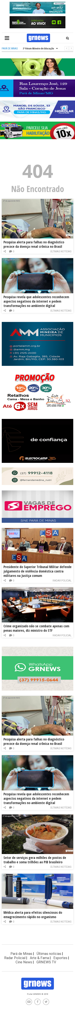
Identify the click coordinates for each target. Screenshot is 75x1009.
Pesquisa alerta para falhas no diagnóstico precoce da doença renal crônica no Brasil (33, 244)
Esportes (60, 958)
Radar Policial (62, 580)
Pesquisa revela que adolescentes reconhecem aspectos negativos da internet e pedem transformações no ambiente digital (36, 301)
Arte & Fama (39, 958)
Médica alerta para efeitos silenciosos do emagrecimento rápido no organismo (32, 914)
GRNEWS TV (46, 962)
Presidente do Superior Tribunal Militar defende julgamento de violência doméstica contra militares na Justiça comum (37, 571)
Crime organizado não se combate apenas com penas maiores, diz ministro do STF (36, 628)
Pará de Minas (21, 954)
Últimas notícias (61, 251)
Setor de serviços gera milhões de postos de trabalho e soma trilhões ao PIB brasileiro (34, 859)
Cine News (24, 962)
